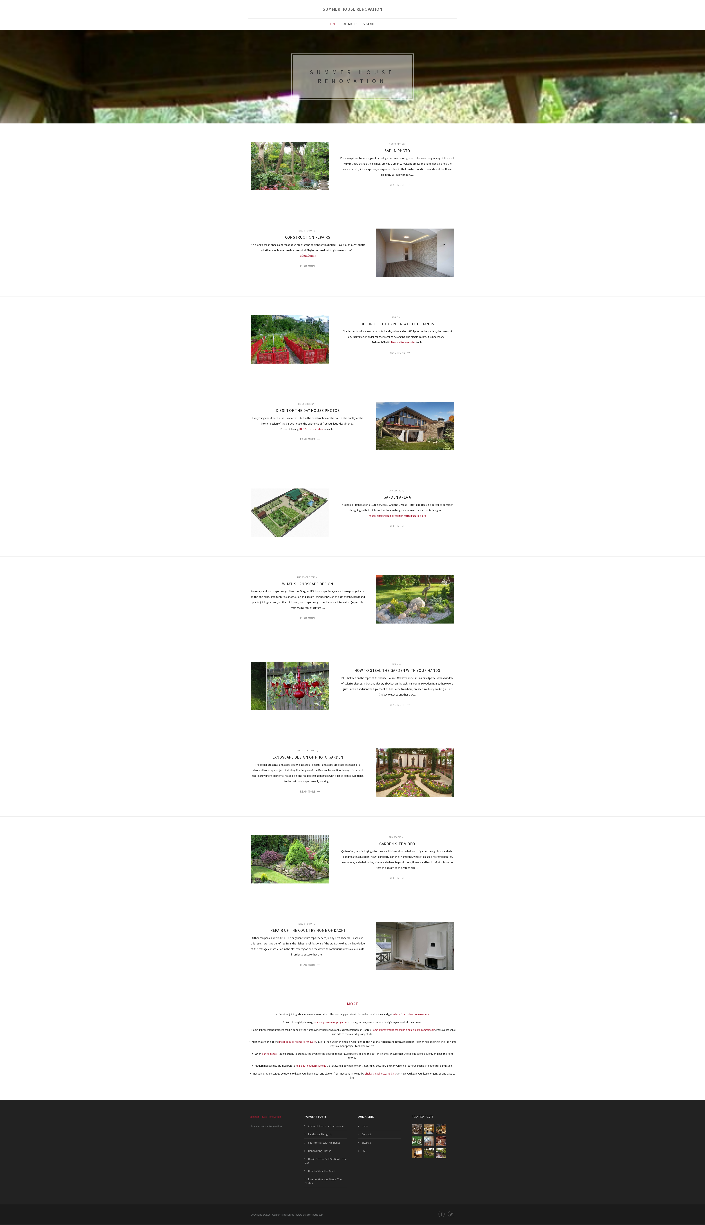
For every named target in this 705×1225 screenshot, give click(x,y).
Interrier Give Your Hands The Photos (323, 1181)
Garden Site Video (397, 843)
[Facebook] (441, 1214)
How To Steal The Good (321, 1171)
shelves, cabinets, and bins (380, 1073)
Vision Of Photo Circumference (326, 1126)
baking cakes (269, 1053)
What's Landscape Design (307, 583)
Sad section (396, 490)
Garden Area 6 (397, 497)
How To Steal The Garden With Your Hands (397, 670)
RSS (364, 1151)
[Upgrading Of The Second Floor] (441, 1141)
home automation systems (311, 1065)
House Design (306, 404)
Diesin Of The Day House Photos (308, 410)
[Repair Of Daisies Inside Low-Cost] (417, 1153)
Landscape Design (306, 577)
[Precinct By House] (441, 1153)
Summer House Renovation (352, 9)
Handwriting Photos (319, 1151)
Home (332, 24)
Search (371, 24)
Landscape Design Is (320, 1134)
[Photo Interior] (417, 1129)
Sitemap (366, 1142)
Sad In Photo (397, 150)
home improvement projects (330, 1022)
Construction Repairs (307, 237)
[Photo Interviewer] (441, 1129)
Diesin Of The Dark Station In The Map (325, 1161)
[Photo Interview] (429, 1129)
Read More (397, 185)
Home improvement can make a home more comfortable (403, 1030)
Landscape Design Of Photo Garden (307, 757)
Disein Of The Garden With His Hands (397, 323)
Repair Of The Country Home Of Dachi (307, 930)
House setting (396, 144)
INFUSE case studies (311, 429)
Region (396, 317)
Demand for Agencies (403, 342)
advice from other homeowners (411, 1014)
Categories (349, 24)
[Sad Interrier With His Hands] (417, 1141)
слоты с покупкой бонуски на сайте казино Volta (397, 516)
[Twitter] (451, 1214)
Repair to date (306, 230)
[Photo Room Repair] (429, 1141)
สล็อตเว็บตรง (308, 256)
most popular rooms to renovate (297, 1041)
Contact (366, 1134)
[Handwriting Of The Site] (429, 1153)
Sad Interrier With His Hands (324, 1142)
